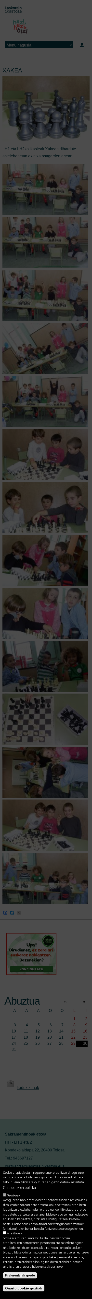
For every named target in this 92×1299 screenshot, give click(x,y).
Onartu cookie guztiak (23, 1288)
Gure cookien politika (19, 1188)
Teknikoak (13, 1195)
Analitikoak (14, 1233)
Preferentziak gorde (20, 1275)
